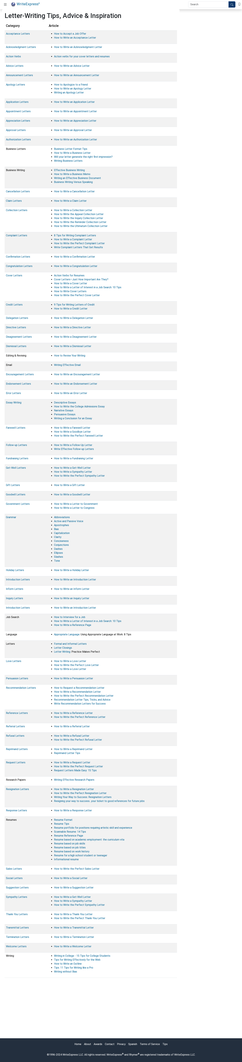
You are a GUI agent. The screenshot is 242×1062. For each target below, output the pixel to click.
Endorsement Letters (18, 383)
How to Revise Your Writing (69, 355)
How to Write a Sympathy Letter (73, 471)
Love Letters (13, 661)
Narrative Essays (63, 410)
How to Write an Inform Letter (71, 588)
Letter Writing (62, 651)
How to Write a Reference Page (72, 625)
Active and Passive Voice (68, 521)
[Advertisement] (209, 32)
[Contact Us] (239, 3)
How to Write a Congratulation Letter (75, 266)
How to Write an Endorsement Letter (75, 383)
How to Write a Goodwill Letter (72, 494)
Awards (98, 1044)
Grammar (11, 517)
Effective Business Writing (69, 170)
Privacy (121, 1044)
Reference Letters (17, 713)
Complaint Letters (16, 235)
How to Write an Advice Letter (72, 65)
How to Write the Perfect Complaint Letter (79, 243)
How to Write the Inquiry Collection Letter (78, 218)
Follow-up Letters (16, 445)
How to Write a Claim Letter (70, 200)
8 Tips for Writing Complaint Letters (75, 235)
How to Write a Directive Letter (72, 327)
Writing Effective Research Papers (74, 779)
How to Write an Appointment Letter (75, 111)
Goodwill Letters (15, 494)
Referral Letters (15, 726)
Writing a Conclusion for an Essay (73, 418)
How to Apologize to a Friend (71, 84)
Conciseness (61, 541)
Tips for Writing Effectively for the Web (77, 959)
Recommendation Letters (21, 687)
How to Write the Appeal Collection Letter (79, 214)
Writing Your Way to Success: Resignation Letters (82, 797)
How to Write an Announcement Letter (76, 75)
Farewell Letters (15, 427)
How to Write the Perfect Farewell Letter (78, 435)
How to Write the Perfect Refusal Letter (78, 739)
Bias (56, 529)
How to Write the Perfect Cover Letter (77, 295)
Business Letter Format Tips (70, 148)
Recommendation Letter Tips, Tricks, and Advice (82, 699)
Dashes (58, 548)
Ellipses (58, 552)
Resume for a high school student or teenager (80, 855)
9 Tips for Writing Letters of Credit (74, 304)
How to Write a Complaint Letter (73, 239)
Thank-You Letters (17, 914)
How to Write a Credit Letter (70, 308)
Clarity (57, 537)
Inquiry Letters (14, 598)
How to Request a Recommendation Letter (79, 687)
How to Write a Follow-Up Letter (73, 445)
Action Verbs (13, 56)
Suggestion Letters (17, 887)
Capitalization (62, 533)
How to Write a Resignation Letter (74, 789)
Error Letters (13, 393)
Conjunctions (61, 544)
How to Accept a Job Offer (70, 33)
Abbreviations (62, 517)
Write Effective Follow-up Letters (74, 449)
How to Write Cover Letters (70, 291)
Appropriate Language (67, 634)
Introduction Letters (18, 579)
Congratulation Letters (19, 266)
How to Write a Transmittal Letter (74, 927)
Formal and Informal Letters (70, 643)
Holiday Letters (15, 570)
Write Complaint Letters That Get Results (78, 247)
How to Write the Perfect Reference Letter (79, 717)
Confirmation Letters (18, 256)
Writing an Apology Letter (69, 92)
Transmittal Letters (17, 927)
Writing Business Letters (68, 160)
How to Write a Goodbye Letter (72, 431)
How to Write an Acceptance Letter (75, 37)
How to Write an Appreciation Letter (75, 120)
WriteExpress (28, 4)
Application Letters (17, 101)
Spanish (132, 1044)
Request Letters (15, 762)
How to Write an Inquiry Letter (71, 598)
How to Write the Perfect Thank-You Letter (79, 918)
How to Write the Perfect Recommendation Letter (83, 695)
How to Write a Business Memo (72, 174)
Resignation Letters (17, 789)
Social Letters (14, 878)
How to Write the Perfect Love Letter (76, 665)
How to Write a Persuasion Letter (73, 678)
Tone (57, 560)
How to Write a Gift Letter (69, 485)
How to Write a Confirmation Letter (74, 256)
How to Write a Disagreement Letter (75, 336)
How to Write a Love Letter (70, 661)
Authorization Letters (18, 139)
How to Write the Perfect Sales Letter (76, 868)
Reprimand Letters (17, 749)
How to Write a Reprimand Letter (73, 749)
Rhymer (133, 1054)
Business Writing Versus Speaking (73, 182)
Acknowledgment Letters (21, 47)
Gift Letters (13, 485)
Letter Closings (63, 647)
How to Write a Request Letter (72, 762)
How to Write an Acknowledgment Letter (78, 47)
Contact (109, 1044)
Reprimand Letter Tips (67, 753)
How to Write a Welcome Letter (72, 946)
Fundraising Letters (17, 458)
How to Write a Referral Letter (72, 726)
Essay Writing (13, 402)
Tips (165, 1044)
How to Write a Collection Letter (73, 210)
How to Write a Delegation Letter (73, 318)
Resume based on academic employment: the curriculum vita (89, 839)
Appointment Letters (18, 111)
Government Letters (18, 503)
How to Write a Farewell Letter (72, 427)
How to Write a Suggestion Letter (74, 887)
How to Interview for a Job (69, 617)
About (87, 1044)
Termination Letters (17, 937)
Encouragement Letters (20, 374)
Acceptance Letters (18, 33)
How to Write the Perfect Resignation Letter (80, 793)
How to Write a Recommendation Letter (77, 691)
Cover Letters (14, 275)
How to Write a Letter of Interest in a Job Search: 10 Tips (87, 287)
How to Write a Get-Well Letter (72, 467)
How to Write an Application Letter (74, 101)
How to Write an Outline (68, 963)
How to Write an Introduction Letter (75, 579)
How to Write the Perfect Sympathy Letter (79, 475)
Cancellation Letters (18, 191)
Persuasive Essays (64, 414)
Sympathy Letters (16, 897)
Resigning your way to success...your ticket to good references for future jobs (99, 801)
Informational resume (66, 859)
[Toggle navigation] (5, 4)
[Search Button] (232, 4)
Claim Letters (14, 200)
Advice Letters (14, 65)
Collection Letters (16, 210)
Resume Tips (61, 823)
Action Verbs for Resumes (69, 275)
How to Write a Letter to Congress (74, 507)
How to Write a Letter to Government (76, 503)
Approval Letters (16, 130)
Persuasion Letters (17, 678)
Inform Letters (14, 588)
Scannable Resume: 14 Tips (70, 831)
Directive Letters (16, 327)
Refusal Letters (15, 735)
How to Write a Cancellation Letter (74, 191)
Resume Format (63, 819)
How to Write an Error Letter (70, 393)
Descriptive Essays (65, 402)
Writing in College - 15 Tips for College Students (82, 955)
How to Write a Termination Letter (74, 937)
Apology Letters (15, 84)
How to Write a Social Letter (70, 878)
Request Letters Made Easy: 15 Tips (75, 770)
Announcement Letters (19, 75)
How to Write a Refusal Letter (71, 735)
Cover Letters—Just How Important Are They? (81, 279)
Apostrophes (61, 525)
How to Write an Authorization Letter (75, 139)
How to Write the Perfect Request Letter (78, 766)
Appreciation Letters (18, 120)
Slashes (58, 556)
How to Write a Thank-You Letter (73, 914)
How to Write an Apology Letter (72, 88)
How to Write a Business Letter (72, 152)
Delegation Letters (17, 318)
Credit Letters (14, 304)
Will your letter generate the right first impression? (83, 156)
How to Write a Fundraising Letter (73, 458)
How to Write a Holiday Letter (71, 570)
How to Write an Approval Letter (73, 130)
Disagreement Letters (19, 336)
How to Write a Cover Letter (70, 283)
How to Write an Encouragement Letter (77, 374)
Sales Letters (14, 868)
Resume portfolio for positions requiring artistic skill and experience (93, 827)
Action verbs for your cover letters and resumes (82, 56)
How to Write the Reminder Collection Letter (80, 222)
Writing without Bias (65, 971)
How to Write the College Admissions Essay (79, 406)
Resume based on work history (71, 851)
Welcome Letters (16, 946)
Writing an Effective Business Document (77, 178)
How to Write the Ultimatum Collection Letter (81, 226)
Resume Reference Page (68, 835)
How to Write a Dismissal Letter (72, 346)
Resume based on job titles (70, 847)
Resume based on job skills (69, 843)
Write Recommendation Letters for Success (80, 703)
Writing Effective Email (67, 365)
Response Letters (16, 810)
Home (77, 1044)
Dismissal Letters (16, 346)
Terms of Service (150, 1044)
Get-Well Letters (16, 467)
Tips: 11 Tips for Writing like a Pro (73, 967)
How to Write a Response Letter (73, 810)
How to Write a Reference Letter (73, 713)
